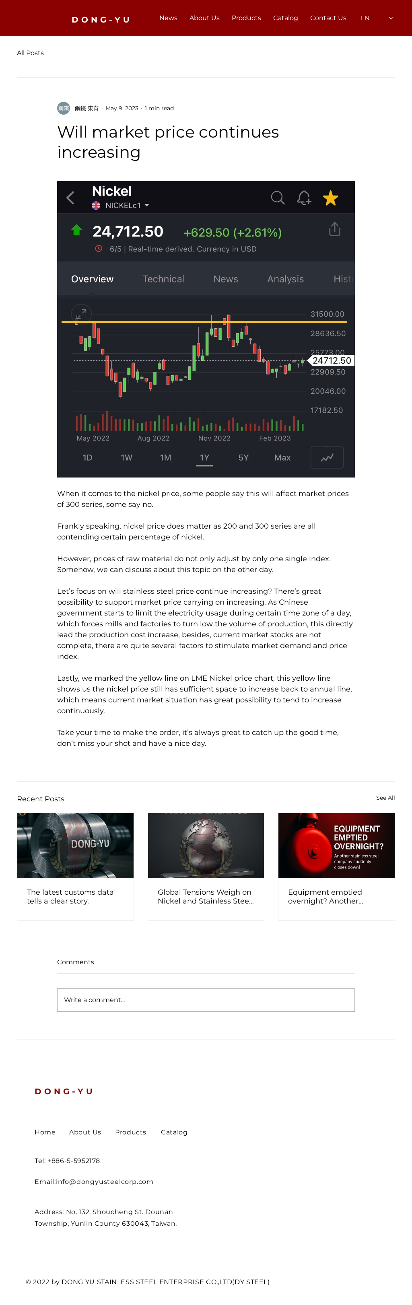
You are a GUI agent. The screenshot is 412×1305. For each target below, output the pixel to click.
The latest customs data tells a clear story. (70, 897)
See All (385, 797)
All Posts (30, 53)
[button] (246, 18)
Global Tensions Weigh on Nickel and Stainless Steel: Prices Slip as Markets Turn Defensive (205, 897)
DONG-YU (65, 1091)
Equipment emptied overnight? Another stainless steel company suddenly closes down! (331, 897)
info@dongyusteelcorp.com (105, 1182)
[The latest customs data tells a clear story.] (75, 845)
